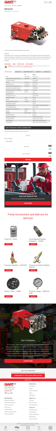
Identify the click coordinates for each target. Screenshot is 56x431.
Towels (30, 393)
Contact (28, 429)
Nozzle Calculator (8, 404)
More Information (33, 404)
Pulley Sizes (7, 407)
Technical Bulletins (9, 414)
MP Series (14, 5)
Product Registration (34, 414)
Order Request (32, 412)
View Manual (7, 64)
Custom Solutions (33, 390)
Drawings (38, 71)
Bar (50, 156)
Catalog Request (33, 409)
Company (31, 400)
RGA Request (32, 416)
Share (14, 64)
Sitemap (37, 423)
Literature (46, 71)
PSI (50, 153)
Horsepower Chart (28, 71)
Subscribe (28, 203)
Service (5, 429)
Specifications (8, 71)
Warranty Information (9, 400)
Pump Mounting (8, 409)
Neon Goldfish (31, 425)
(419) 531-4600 (8, 390)
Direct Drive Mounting (9, 402)
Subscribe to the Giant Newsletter (28, 375)
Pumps (17, 429)
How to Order (29, 64)
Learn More (28, 361)
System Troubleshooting (10, 411)
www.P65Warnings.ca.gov (28, 66)
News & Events (32, 402)
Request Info (20, 64)
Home (5, 5)
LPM (50, 149)
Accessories (32, 386)
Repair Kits (17, 71)
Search (39, 429)
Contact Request (33, 418)
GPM (50, 146)
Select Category (8, 138)
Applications (32, 395)
